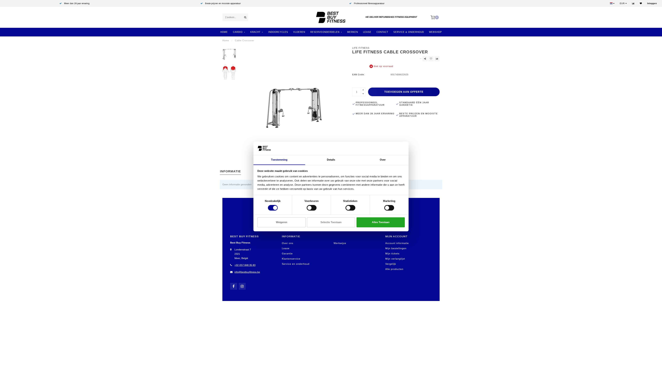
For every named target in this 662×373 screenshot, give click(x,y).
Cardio (238, 32)
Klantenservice (291, 258)
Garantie (287, 253)
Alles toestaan (380, 222)
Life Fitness (360, 48)
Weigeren (281, 222)
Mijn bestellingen (396, 248)
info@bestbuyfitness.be (247, 272)
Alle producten (394, 269)
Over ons (287, 243)
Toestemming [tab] (279, 159)
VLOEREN (299, 32)
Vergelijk (390, 263)
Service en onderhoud (295, 263)
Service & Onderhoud (408, 32)
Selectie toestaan (331, 222)
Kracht (255, 32)
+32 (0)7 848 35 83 (244, 265)
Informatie (230, 171)
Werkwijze (340, 243)
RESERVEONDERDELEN (324, 32)
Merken (352, 32)
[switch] (312, 208)
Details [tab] (331, 159)
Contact (382, 32)
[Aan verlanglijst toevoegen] (431, 58)
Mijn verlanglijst (395, 258)
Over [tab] (383, 159)
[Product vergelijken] (437, 58)
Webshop (435, 32)
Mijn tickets (392, 253)
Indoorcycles (278, 32)
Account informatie (397, 243)
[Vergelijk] (633, 3)
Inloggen (652, 3)
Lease (367, 32)
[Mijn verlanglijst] (641, 3)
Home (224, 32)
